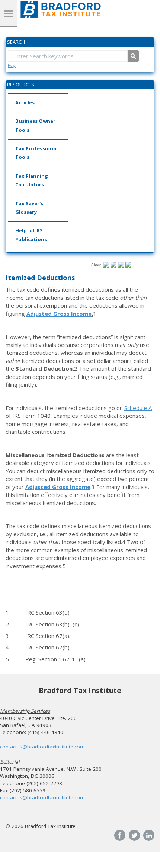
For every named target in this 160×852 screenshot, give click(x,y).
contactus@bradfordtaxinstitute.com (42, 746)
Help (12, 65)
